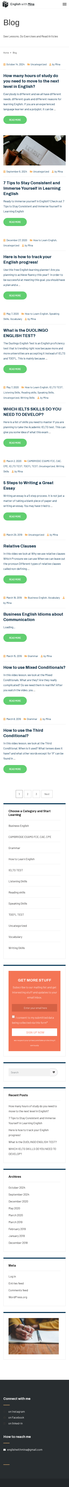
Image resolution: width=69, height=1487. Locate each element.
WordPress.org (18, 1297)
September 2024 (19, 1194)
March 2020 (16, 1215)
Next (47, 794)
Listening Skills (11, 392)
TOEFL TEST (31, 466)
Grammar (33, 656)
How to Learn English (44, 240)
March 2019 (15, 1222)
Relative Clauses (19, 546)
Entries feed (16, 1283)
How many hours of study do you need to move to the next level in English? (31, 81)
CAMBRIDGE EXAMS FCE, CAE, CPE (30, 836)
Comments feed (18, 1290)
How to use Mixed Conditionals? (34, 667)
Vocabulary (16, 318)
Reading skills (28, 392)
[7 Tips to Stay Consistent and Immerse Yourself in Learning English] (34, 150)
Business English (37, 597)
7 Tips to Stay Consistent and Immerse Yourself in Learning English (32, 188)
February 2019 (17, 1229)
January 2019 (17, 1235)
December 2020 (18, 1201)
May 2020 (14, 1208)
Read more (15, 119)
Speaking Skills (46, 392)
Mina (57, 64)
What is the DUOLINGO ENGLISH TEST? (33, 1142)
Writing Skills (27, 397)
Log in (12, 1276)
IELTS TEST (56, 387)
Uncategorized (39, 64)
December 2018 (18, 1242)
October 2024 (17, 1187)
